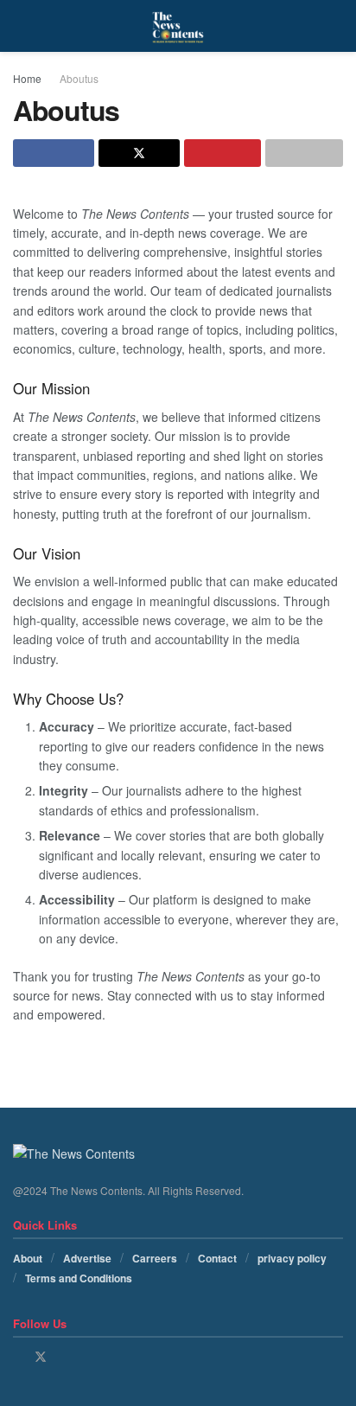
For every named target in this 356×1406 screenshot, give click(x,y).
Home (27, 78)
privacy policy (292, 1258)
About (27, 1258)
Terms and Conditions (78, 1278)
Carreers (154, 1258)
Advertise (87, 1258)
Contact (217, 1258)
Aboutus (79, 78)
